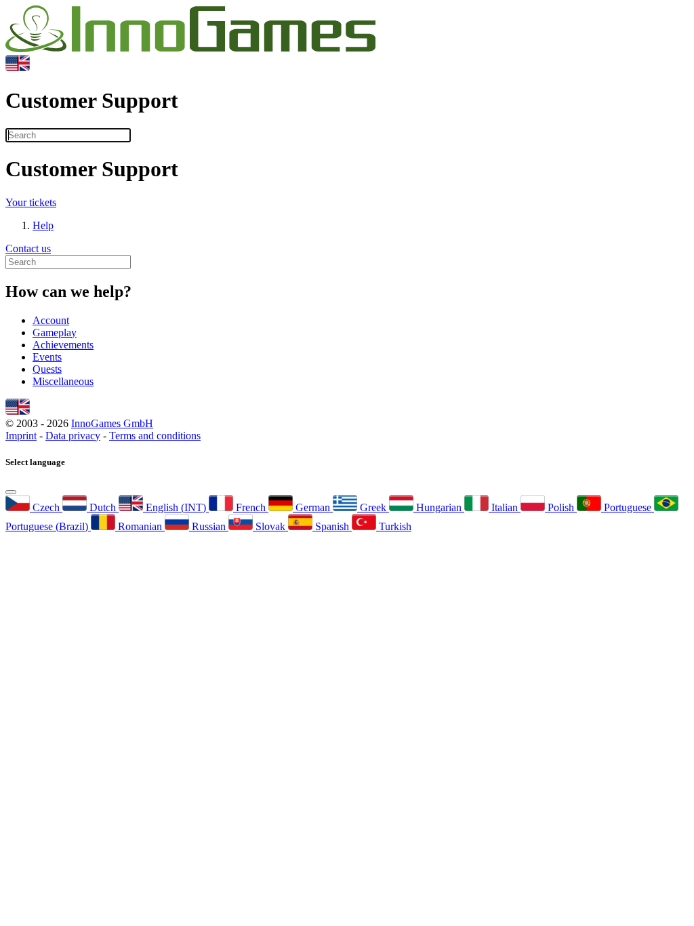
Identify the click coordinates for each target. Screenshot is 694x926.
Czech (46, 507)
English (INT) (176, 507)
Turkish (393, 526)
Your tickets (30, 202)
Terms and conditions (155, 435)
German (313, 507)
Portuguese (627, 507)
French (250, 507)
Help (43, 225)
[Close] (10, 492)
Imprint (21, 435)
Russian (208, 526)
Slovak (270, 526)
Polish (561, 507)
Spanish (332, 526)
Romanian (140, 526)
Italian (504, 507)
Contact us (28, 248)
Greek (373, 507)
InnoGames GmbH (112, 423)
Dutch (103, 507)
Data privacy (72, 435)
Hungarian (438, 507)
